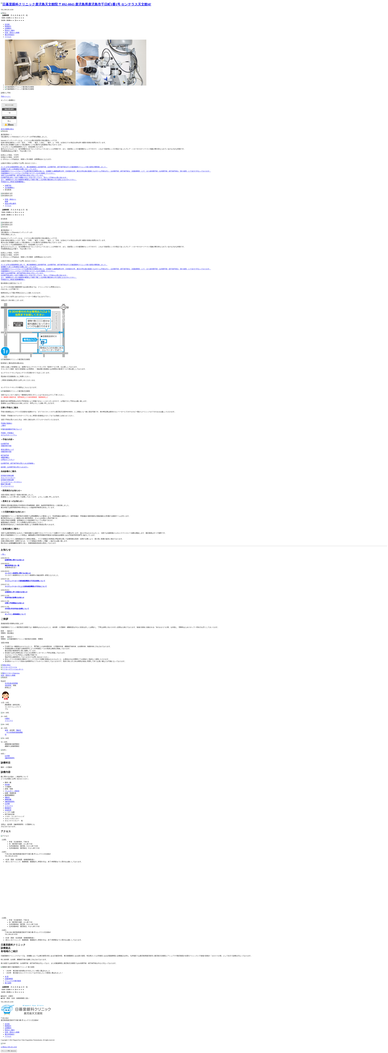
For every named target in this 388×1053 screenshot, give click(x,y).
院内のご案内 (10, 30)
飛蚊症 (18, 730)
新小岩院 (8, 983)
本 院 (6, 976)
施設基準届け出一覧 (12, 565)
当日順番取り (10, 187)
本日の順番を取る (7, 129)
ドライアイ (9, 721)
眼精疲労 (8, 808)
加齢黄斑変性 (10, 758)
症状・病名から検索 (12, 32)
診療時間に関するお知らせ (14, 560)
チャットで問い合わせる (9, 1051)
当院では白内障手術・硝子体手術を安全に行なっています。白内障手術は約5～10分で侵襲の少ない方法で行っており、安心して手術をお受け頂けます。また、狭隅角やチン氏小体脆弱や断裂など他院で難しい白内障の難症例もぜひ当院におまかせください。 (39, 177)
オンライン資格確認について (15, 614)
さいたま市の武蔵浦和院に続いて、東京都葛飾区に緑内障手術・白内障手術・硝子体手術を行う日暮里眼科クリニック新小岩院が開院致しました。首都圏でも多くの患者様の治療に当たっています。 (106, 170)
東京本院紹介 (10, 35)
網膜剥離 (8, 799)
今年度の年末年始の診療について (17, 608)
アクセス (8, 37)
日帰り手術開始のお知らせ (14, 603)
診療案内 (8, 28)
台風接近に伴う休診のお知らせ (16, 592)
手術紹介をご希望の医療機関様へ (13, 182)
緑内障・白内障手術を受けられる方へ (14, 467)
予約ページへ (6, 96)
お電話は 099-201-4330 (9, 1047)
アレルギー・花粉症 (12, 791)
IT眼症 (7, 718)
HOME (7, 24)
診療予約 (8, 185)
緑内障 (7, 784)
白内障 (7, 756)
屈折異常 (8, 685)
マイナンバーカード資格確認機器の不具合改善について (25, 581)
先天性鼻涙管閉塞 (11, 683)
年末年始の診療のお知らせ (14, 597)
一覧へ (3, 554)
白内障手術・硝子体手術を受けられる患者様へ (18, 463)
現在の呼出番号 (10, 203)
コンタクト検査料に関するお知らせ (18, 573)
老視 (6, 730)
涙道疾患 (8, 810)
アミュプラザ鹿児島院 (13, 981)
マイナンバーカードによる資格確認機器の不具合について (26, 586)
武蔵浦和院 (9, 979)
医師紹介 (8, 26)
